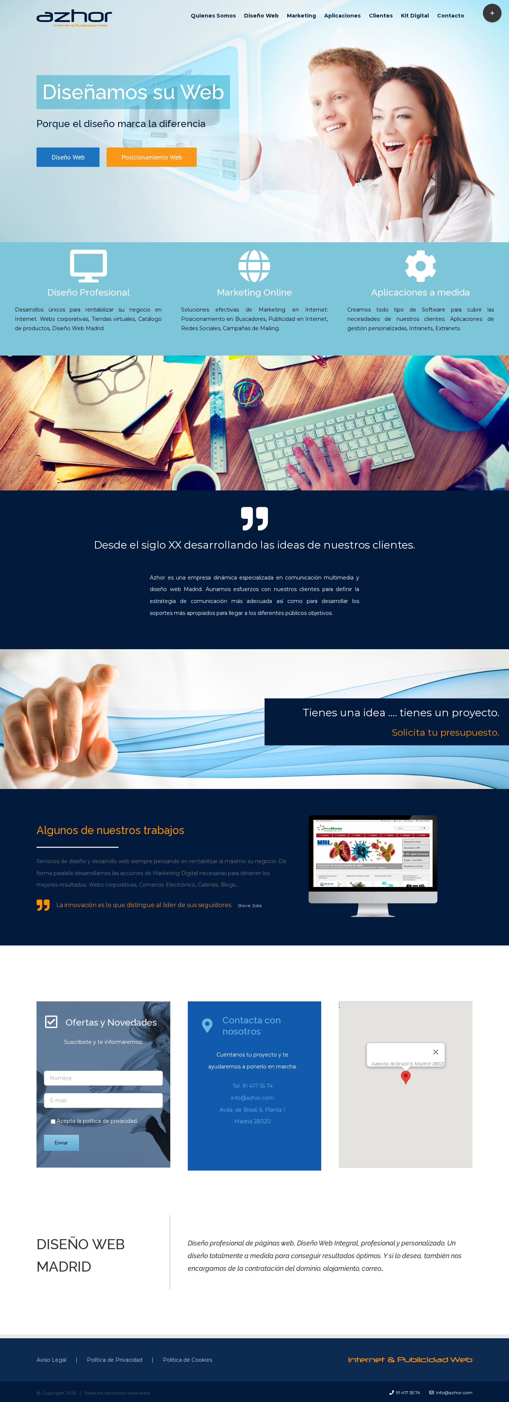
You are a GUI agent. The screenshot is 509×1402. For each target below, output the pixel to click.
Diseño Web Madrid (78, 328)
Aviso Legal (51, 1360)
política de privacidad (110, 1121)
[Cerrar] (436, 1052)
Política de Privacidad (114, 1360)
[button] (406, 1077)
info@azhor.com (252, 1098)
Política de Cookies (187, 1360)
